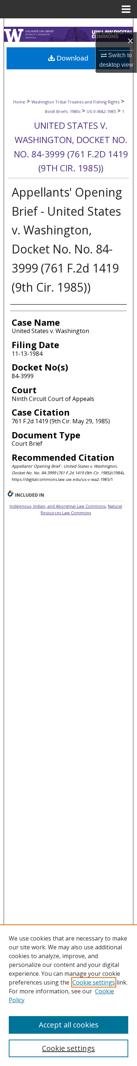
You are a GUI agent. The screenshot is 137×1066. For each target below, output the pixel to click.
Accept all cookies (69, 1025)
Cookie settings (93, 982)
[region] (68, 995)
